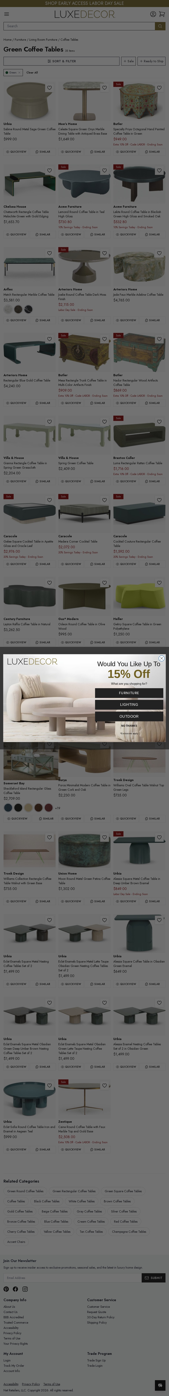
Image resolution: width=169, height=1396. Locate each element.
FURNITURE (129, 692)
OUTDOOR (129, 716)
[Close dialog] (161, 658)
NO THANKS (129, 725)
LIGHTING (129, 704)
